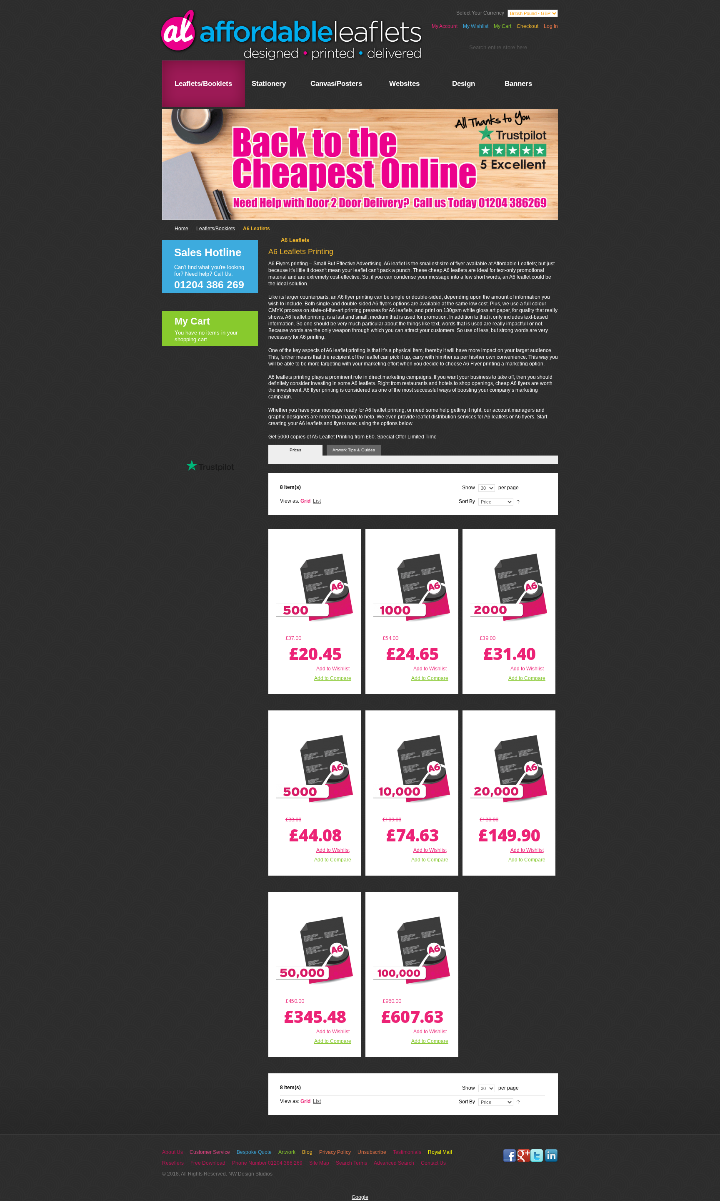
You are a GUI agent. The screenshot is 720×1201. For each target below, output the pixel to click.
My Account (445, 26)
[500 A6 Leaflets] (315, 587)
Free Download (207, 1163)
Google (360, 1197)
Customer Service (210, 1152)
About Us (172, 1152)
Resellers (173, 1163)
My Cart (502, 26)
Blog (307, 1152)
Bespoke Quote (254, 1152)
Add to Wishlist (333, 669)
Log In (551, 26)
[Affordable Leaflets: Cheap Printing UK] (291, 35)
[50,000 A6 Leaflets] (315, 950)
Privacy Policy (335, 1152)
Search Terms (351, 1163)
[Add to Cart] (297, 689)
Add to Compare (332, 678)
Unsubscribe (372, 1152)
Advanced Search (394, 1163)
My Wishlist (475, 26)
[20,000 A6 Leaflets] (509, 768)
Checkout (527, 26)
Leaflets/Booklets (215, 229)
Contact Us (433, 1163)
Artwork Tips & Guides (353, 450)
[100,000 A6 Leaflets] (412, 950)
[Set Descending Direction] (518, 501)
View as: (289, 501)
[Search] (547, 49)
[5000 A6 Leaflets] (315, 768)
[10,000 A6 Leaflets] (412, 768)
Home (181, 229)
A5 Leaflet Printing (332, 437)
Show (468, 488)
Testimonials (407, 1152)
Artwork (286, 1152)
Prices (295, 450)
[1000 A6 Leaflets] (412, 587)
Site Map (319, 1163)
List (317, 501)
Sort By (467, 501)
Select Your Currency (480, 13)
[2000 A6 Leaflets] (509, 587)
